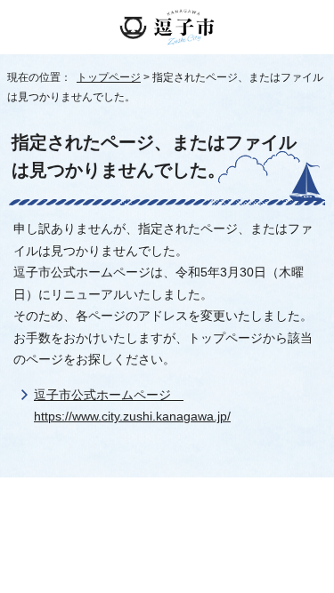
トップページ (109, 77)
